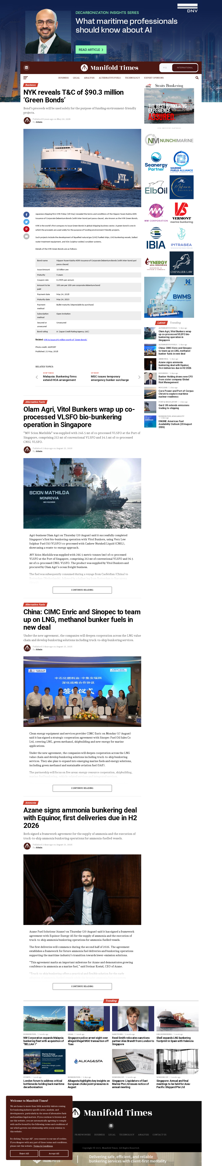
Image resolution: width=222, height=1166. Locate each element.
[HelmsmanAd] (169, 123)
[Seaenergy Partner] (156, 173)
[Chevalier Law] (181, 274)
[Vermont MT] (181, 223)
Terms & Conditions (43, 1146)
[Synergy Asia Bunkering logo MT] (156, 274)
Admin (39, 122)
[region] (39, 1128)
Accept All (54, 1153)
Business (63, 78)
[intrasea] (181, 249)
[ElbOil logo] (156, 198)
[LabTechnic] (169, 317)
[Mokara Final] (181, 198)
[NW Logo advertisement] (156, 223)
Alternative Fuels (110, 78)
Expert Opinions (154, 78)
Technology (132, 78)
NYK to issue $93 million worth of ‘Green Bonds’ (65, 340)
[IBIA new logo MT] (156, 249)
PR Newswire (83, 1134)
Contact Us (159, 1134)
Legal (76, 78)
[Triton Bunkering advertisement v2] (169, 149)
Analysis (89, 78)
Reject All (24, 1153)
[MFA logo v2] (181, 173)
